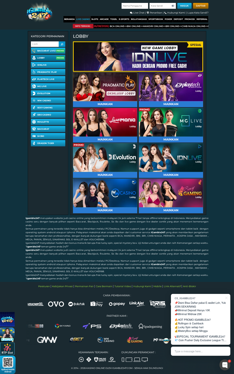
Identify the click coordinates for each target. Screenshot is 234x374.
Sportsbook (155, 19)
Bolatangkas (139, 19)
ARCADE (104, 19)
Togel (113, 19)
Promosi (190, 19)
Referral (202, 19)
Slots (94, 19)
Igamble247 (32, 218)
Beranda (69, 19)
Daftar (200, 5)
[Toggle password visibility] (172, 6)
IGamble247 (158, 232)
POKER (168, 19)
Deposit (178, 19)
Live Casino (83, 19)
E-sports (124, 19)
